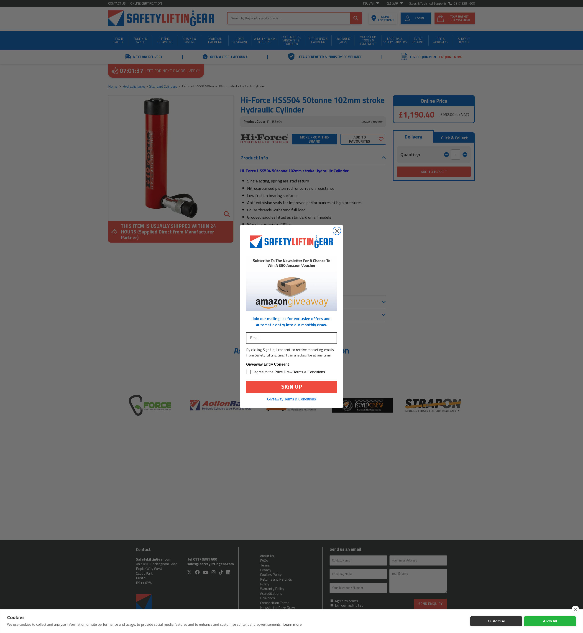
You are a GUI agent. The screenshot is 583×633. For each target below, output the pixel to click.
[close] (575, 609)
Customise (496, 621)
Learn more (292, 624)
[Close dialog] (337, 231)
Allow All (550, 621)
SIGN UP (291, 386)
